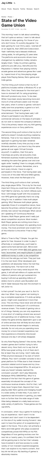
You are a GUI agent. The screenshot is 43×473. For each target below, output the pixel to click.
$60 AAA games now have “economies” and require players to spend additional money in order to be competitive (21, 252)
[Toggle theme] (14, 3)
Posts (10, 17)
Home (3, 17)
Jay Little (6, 2)
